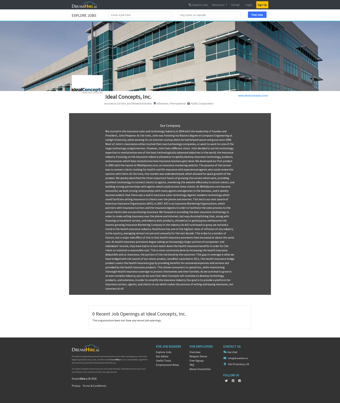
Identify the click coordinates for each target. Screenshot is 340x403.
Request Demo (198, 356)
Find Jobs (257, 14)
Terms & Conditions (94, 385)
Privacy (76, 385)
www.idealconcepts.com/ (253, 95)
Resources (218, 5)
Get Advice (162, 356)
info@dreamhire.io (238, 358)
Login (248, 5)
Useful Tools (163, 360)
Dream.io (115, 359)
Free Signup (196, 360)
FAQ (191, 365)
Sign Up (262, 5)
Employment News (167, 365)
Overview (194, 352)
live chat (232, 352)
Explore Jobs (200, 5)
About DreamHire (200, 369)
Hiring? (235, 5)
